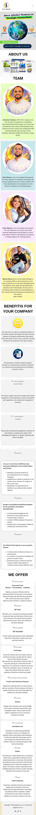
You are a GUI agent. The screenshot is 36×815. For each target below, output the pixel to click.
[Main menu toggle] (32, 6)
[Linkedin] (15, 811)
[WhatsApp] (20, 811)
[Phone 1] (18, 811)
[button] (3, 30)
